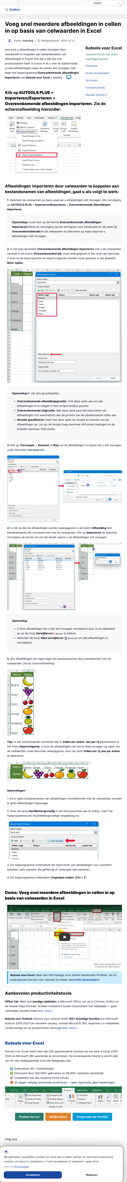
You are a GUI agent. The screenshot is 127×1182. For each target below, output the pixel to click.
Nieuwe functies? (96, 94)
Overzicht (92, 65)
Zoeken (14, 9)
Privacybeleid (21, 1166)
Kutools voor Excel (24, 1043)
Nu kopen (92, 80)
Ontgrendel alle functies (92, 1116)
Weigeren (91, 1174)
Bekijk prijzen (58, 1116)
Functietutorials (95, 87)
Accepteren (33, 1174)
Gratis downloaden (97, 73)
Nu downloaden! (88, 979)
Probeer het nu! (29, 1116)
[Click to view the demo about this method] (67, 77)
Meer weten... (45, 1010)
